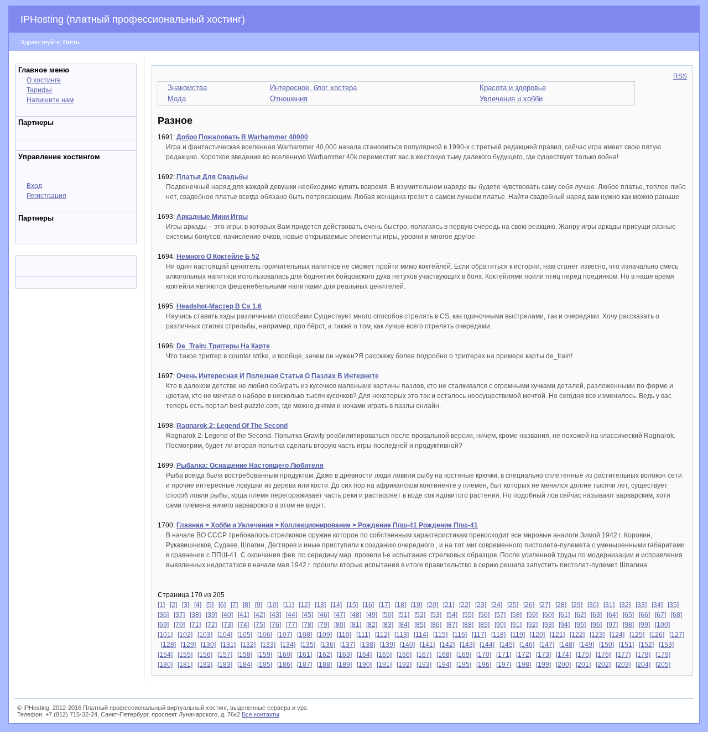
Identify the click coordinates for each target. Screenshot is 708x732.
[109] (324, 635)
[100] (662, 625)
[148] (566, 645)
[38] (195, 615)
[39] (211, 615)
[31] (609, 605)
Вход (34, 186)
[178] (643, 654)
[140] (407, 645)
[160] (284, 654)
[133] (268, 645)
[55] (467, 615)
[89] (484, 625)
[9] (258, 605)
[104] (224, 635)
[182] (204, 664)
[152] (646, 645)
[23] (480, 605)
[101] (165, 635)
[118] (498, 635)
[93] (548, 625)
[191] (384, 664)
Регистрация (46, 196)
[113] (401, 635)
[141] (427, 645)
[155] (185, 654)
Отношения (289, 99)
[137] (347, 645)
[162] (324, 654)
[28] (560, 605)
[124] (617, 635)
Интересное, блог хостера (313, 87)
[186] (284, 664)
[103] (204, 635)
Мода (177, 99)
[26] (528, 605)
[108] (304, 635)
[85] (419, 625)
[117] (479, 635)
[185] (264, 664)
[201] (583, 664)
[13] (320, 605)
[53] (435, 615)
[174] (563, 654)
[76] (275, 625)
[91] (516, 625)
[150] (606, 645)
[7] (234, 605)
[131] (228, 645)
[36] (163, 615)
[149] (586, 645)
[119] (518, 635)
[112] (382, 635)
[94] (564, 625)
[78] (307, 625)
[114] (421, 635)
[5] (210, 605)
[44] (291, 615)
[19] (416, 605)
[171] (503, 654)
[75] (259, 625)
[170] (483, 654)
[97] (612, 625)
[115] (440, 635)
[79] (323, 625)
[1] (161, 605)
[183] (224, 664)
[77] (291, 625)
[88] (467, 625)
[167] (424, 654)
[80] (339, 625)
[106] (264, 635)
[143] (467, 645)
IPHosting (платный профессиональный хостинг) (132, 19)
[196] (483, 664)
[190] (364, 664)
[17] (384, 605)
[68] (676, 615)
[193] (424, 664)
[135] (307, 645)
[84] (403, 625)
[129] (188, 645)
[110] (344, 635)
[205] (662, 664)
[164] (364, 654)
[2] (173, 605)
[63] (596, 615)
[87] (451, 625)
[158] (244, 654)
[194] (443, 664)
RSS (680, 76)
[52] (419, 615)
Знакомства (187, 87)
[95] (580, 625)
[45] (307, 615)
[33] (641, 605)
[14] (336, 605)
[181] (185, 664)
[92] (532, 625)
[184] (244, 664)
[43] (275, 615)
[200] (563, 664)
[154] (165, 654)
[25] (512, 605)
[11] (288, 605)
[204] (643, 664)
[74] (243, 625)
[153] (666, 645)
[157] (224, 654)
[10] (272, 605)
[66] (644, 615)
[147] (546, 645)
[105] (244, 635)
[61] (564, 615)
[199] (543, 664)
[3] (185, 605)
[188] (324, 664)
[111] (363, 635)
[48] (355, 615)
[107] (284, 635)
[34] (657, 605)
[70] (179, 625)
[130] (208, 645)
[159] (264, 654)
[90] (500, 625)
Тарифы (39, 90)
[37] (179, 615)
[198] (523, 664)
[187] (304, 664)
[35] (673, 605)
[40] (227, 615)
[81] (355, 625)
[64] (612, 615)
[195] (463, 664)
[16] (368, 605)
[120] (537, 635)
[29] (576, 605)
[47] (339, 615)
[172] (523, 654)
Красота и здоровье (513, 87)
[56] (484, 615)
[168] (443, 654)
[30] (592, 605)
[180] (165, 664)
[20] (432, 605)
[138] (367, 645)
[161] (304, 654)
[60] (548, 615)
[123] (597, 635)
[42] (259, 615)
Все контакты (260, 714)
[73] (227, 625)
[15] (352, 605)
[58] (516, 615)
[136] (327, 645)
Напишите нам (50, 100)
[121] (557, 635)
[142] (447, 645)
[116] (459, 635)
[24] (496, 605)
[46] (323, 615)
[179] (662, 654)
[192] (404, 664)
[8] (246, 605)
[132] (248, 645)
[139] (387, 645)
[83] (387, 625)
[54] (451, 615)
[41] (243, 615)
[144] (487, 645)
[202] (603, 664)
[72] (211, 625)
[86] (435, 625)
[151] (626, 645)
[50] (387, 615)
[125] (636, 635)
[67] (660, 615)
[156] (204, 654)
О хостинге (44, 80)
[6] (222, 605)
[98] (628, 625)
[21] (448, 605)
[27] (544, 605)
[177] (623, 654)
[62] (580, 615)
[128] (168, 645)
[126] (656, 635)
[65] (628, 615)
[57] (500, 615)
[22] (464, 605)
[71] (195, 625)
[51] (403, 615)
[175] (583, 654)
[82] (371, 625)
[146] (526, 645)
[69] (163, 625)
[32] (625, 605)
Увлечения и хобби (511, 99)
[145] (506, 645)
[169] (463, 654)
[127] (676, 635)
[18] (400, 605)
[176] (603, 654)
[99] (644, 625)
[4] (197, 605)
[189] (344, 664)
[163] (344, 654)
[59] (532, 615)
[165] (384, 654)
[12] (304, 605)
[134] (287, 645)
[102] (185, 635)
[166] (404, 654)
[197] (503, 664)
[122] (577, 635)
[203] (623, 664)
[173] (543, 654)
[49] (371, 615)
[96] (596, 625)
